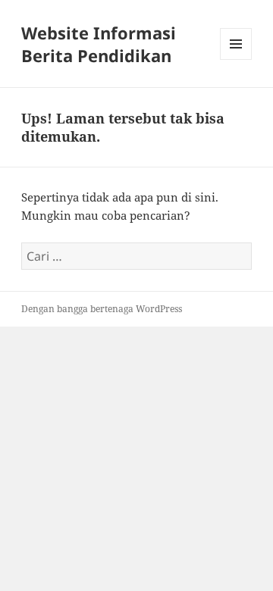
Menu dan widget (236, 59)
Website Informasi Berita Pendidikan (98, 44)
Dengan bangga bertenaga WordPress (101, 308)
